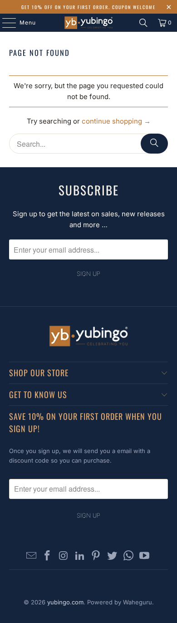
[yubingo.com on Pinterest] (96, 556)
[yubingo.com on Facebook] (47, 556)
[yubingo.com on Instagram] (64, 556)
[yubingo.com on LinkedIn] (80, 556)
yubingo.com (65, 602)
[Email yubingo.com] (31, 556)
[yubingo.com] (88, 23)
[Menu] (4, 23)
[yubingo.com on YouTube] (145, 556)
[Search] (143, 23)
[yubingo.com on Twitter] (112, 556)
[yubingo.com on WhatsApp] (128, 556)
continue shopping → (116, 121)
